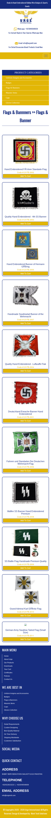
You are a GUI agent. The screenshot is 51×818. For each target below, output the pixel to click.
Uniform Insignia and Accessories (19, 78)
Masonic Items (11, 93)
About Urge (8, 659)
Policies (7, 676)
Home (6, 656)
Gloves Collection (13, 103)
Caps (8, 98)
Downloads (8, 666)
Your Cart (7, 669)
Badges (8, 83)
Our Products (9, 663)
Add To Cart (25, 176)
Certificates (8, 673)
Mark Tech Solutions (39, 813)
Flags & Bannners (13, 88)
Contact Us (8, 679)
